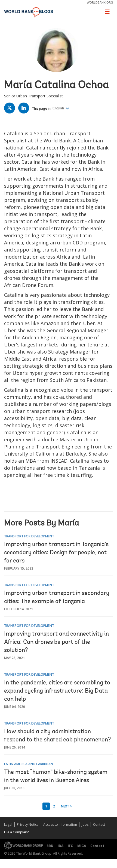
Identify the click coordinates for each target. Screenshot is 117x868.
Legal (8, 824)
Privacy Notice (28, 824)
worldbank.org (100, 2)
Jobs (85, 824)
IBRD (49, 845)
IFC (70, 845)
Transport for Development (29, 536)
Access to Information (60, 824)
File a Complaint (16, 832)
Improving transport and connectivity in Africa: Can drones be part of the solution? (56, 642)
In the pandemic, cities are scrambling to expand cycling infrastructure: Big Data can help (57, 691)
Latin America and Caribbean (28, 764)
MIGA (81, 845)
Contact (99, 824)
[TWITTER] (11, 109)
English (59, 108)
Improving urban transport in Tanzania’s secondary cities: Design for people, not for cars (56, 553)
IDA (60, 845)
